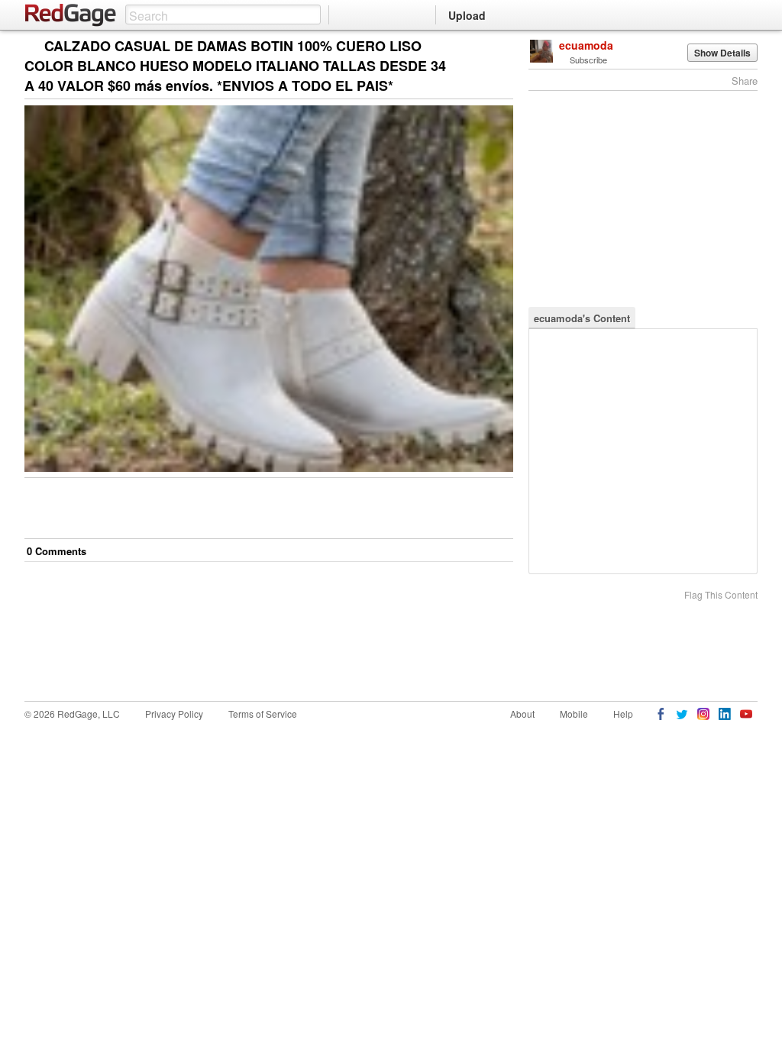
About (522, 713)
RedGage (71, 15)
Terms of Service (262, 713)
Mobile (574, 713)
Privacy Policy (174, 713)
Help (623, 713)
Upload (467, 15)
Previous (501, 47)
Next (480, 47)
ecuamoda (586, 45)
